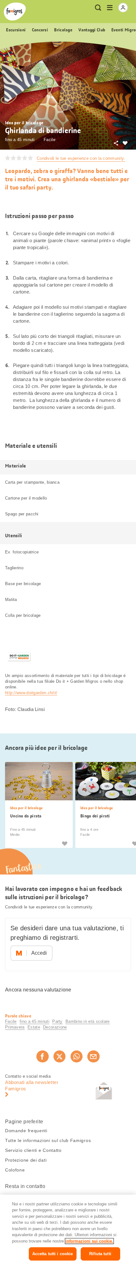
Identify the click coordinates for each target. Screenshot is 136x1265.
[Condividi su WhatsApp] (77, 1056)
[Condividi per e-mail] (93, 1056)
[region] (68, 1230)
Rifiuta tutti (100, 1253)
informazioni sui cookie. (89, 1241)
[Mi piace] (64, 843)
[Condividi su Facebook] (42, 1056)
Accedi (39, 953)
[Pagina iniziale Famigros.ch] (15, 12)
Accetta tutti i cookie (52, 1253)
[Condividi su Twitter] (59, 1056)
